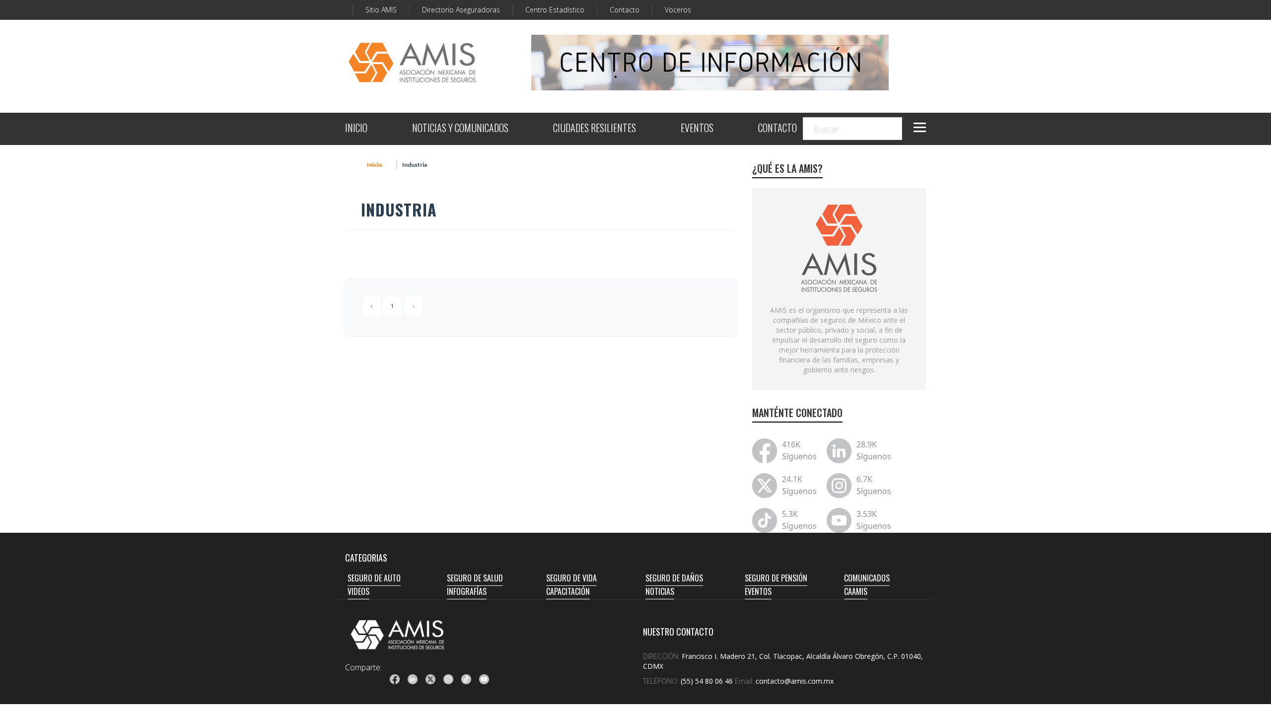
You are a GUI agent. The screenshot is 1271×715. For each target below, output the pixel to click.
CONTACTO (777, 129)
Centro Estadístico (554, 9)
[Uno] (412, 62)
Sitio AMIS (381, 9)
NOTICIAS (659, 591)
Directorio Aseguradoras (461, 9)
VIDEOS (358, 591)
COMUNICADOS (867, 577)
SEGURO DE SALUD (475, 577)
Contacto (624, 9)
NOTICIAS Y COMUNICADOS (460, 129)
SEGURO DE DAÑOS (674, 577)
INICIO (356, 129)
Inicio (374, 164)
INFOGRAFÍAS (467, 591)
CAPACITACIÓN (568, 591)
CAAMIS (855, 591)
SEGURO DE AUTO (374, 577)
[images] (839, 247)
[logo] (397, 634)
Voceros (678, 9)
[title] (395, 679)
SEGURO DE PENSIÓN (776, 577)
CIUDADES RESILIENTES (594, 129)
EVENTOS (697, 129)
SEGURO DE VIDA (571, 577)
